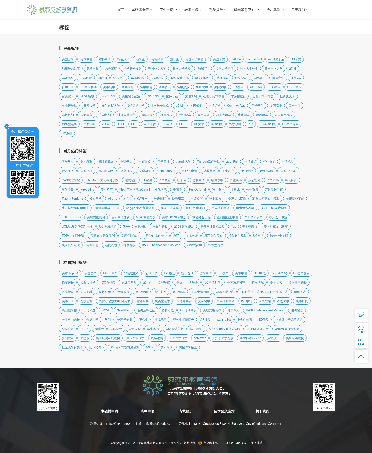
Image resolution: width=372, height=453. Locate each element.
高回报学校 (106, 171)
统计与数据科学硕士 (75, 208)
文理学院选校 (130, 235)
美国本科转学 (135, 338)
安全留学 (204, 301)
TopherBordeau (72, 198)
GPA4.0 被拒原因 (134, 226)
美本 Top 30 (288, 171)
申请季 (177, 189)
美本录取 (86, 161)
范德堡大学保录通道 (288, 319)
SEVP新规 (87, 96)
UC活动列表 (267, 124)
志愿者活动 (129, 282)
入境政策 (273, 338)
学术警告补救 (245, 208)
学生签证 (196, 328)
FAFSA (236, 59)
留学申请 (146, 87)
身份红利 (203, 68)
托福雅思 (160, 319)
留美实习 (68, 96)
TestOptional (197, 189)
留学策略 (273, 180)
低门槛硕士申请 (227, 217)
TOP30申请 (189, 171)
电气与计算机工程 (212, 226)
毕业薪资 (215, 198)
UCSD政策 (294, 87)
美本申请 (86, 59)
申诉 (179, 282)
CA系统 (142, 198)
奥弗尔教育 (244, 319)
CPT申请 (256, 87)
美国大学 (220, 87)
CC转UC (67, 77)
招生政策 (123, 59)
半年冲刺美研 (221, 208)
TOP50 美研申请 (73, 235)
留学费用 (218, 189)
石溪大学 (89, 105)
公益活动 (236, 180)
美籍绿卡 (157, 59)
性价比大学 (287, 96)
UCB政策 (274, 87)
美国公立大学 (157, 68)
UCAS (179, 105)
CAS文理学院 (71, 180)
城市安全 (135, 328)
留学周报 (128, 87)
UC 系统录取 (107, 226)
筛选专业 (278, 77)
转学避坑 (241, 77)
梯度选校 (166, 114)
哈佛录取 (217, 180)
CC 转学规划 (238, 235)
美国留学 (68, 59)
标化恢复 (269, 161)
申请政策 (251, 161)
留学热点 (183, 87)
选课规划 (223, 77)
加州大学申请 (224, 68)
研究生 (143, 319)
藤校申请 (199, 180)
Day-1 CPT (108, 96)
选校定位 (131, 180)
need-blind (254, 59)
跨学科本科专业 (156, 235)
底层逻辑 (203, 114)
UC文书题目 (290, 124)
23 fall (147, 282)
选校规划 (68, 114)
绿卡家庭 (111, 68)
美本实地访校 (71, 319)
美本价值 (107, 189)
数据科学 (92, 319)
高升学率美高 (254, 217)
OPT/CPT (153, 96)
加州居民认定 (71, 68)
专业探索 (185, 114)
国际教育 (86, 114)
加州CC (296, 77)
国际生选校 (160, 226)
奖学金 (193, 282)
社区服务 (68, 171)
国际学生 (172, 96)
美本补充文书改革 (276, 226)
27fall (292, 68)
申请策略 (215, 105)
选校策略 (210, 171)
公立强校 (126, 171)
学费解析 (160, 198)
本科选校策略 (160, 105)
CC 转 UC (108, 282)
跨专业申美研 (279, 235)
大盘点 (84, 338)
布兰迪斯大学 (111, 105)
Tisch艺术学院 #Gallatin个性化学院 (143, 189)
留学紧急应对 (224, 411)
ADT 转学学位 (213, 235)
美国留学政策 (131, 96)
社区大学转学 (249, 68)
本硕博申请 (109, 411)
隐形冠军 (178, 198)
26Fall (106, 124)
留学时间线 (202, 77)
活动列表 (217, 124)
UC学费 (296, 59)
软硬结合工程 (201, 217)
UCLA (121, 124)
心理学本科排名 (262, 96)
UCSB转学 (138, 77)
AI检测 (147, 180)
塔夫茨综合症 (146, 310)
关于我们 (262, 411)
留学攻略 (235, 124)
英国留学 (196, 105)
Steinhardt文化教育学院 (102, 180)
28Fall (102, 77)
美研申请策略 (170, 208)
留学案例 (160, 291)
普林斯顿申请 (274, 189)
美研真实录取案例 (103, 235)
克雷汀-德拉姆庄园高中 (114, 301)
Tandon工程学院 (208, 161)
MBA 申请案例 (145, 217)
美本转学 (109, 87)
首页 (120, 9)
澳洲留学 (262, 114)
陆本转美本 (96, 347)
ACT (176, 235)
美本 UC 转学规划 (174, 217)
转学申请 (68, 87)
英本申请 (294, 105)
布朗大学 (283, 301)
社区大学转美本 (72, 347)
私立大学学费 (181, 68)
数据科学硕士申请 (107, 208)
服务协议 (257, 443)
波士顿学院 (69, 105)
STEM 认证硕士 (258, 328)
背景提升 (186, 411)
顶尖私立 (228, 171)
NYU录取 (247, 171)
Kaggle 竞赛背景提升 (140, 208)
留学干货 (257, 105)
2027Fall (232, 161)
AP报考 (205, 319)
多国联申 (276, 105)
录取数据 (265, 301)
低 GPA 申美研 (195, 208)
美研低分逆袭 (71, 245)
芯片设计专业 (278, 217)
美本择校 (86, 171)
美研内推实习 (96, 217)
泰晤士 (99, 328)
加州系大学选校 (222, 338)
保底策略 (89, 124)
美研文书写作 (237, 198)
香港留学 (243, 114)
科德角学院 (184, 301)
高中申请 (148, 411)
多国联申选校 (283, 114)
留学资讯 (165, 87)
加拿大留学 (223, 114)
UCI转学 (118, 77)
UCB (134, 124)
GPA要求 (260, 77)
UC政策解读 (88, 87)
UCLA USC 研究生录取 (77, 226)
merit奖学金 (276, 59)
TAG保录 (86, 77)
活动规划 (254, 180)
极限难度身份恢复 (287, 328)
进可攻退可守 (126, 114)
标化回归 (291, 180)
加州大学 (202, 87)
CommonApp (236, 105)
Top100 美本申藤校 (244, 226)
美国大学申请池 (195, 59)
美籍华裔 (92, 68)
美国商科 (86, 291)
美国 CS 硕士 (188, 347)
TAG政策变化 (179, 77)
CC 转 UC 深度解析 (274, 208)
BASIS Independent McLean (161, 245)
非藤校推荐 (238, 96)
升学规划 (105, 114)
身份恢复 (68, 328)
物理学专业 (124, 319)
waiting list (224, 319)
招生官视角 (106, 161)
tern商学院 (266, 171)
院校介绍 (105, 291)
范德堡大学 (183, 161)
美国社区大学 (274, 68)
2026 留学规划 (184, 226)
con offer (200, 338)
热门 (108, 319)
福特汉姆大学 (135, 105)
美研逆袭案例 (295, 198)
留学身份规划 (132, 68)
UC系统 (67, 133)
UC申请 (167, 124)
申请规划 (288, 161)
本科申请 (105, 59)
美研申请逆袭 (121, 217)
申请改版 (197, 198)
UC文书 (199, 124)
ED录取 (264, 319)
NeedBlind (87, 189)
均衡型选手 (69, 124)
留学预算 (165, 180)
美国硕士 (116, 328)
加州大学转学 (178, 338)
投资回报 (96, 198)
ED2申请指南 (200, 291)
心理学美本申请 (213, 96)
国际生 (174, 59)
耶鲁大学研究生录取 (265, 198)
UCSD (183, 124)
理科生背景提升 (183, 319)
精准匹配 (148, 114)
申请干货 (150, 124)
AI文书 (112, 198)
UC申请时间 (212, 282)
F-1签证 (238, 87)
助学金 (140, 59)
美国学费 (219, 59)
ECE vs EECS (71, 217)
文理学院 (191, 96)
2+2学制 (246, 301)
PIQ (250, 124)
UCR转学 (158, 77)
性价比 (235, 189)
